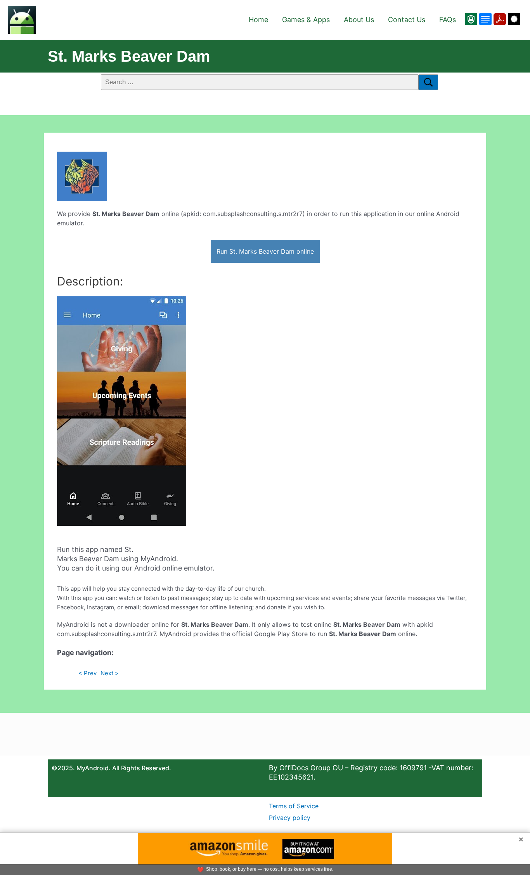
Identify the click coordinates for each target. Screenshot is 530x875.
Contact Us (406, 20)
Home (258, 20)
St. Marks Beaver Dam (129, 56)
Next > (109, 673)
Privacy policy (289, 817)
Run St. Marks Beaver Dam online (265, 251)
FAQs (447, 20)
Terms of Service (294, 806)
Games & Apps (306, 20)
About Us (359, 20)
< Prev (87, 673)
